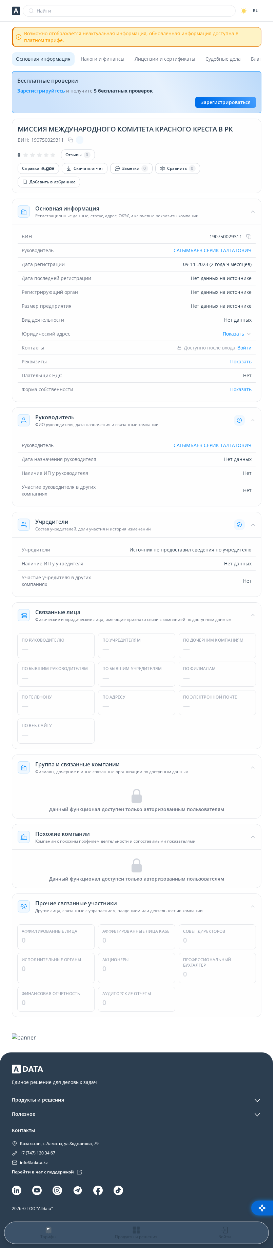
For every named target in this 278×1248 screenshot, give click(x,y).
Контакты (23, 1130)
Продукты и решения (38, 1099)
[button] (136, 211)
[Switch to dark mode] (243, 10)
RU (256, 11)
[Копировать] (70, 140)
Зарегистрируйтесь (41, 90)
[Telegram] (77, 1190)
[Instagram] (57, 1190)
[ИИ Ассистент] (262, 1208)
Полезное (23, 1114)
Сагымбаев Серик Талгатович (213, 250)
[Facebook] (98, 1190)
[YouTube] (37, 1190)
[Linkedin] (16, 1190)
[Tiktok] (118, 1190)
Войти (244, 347)
